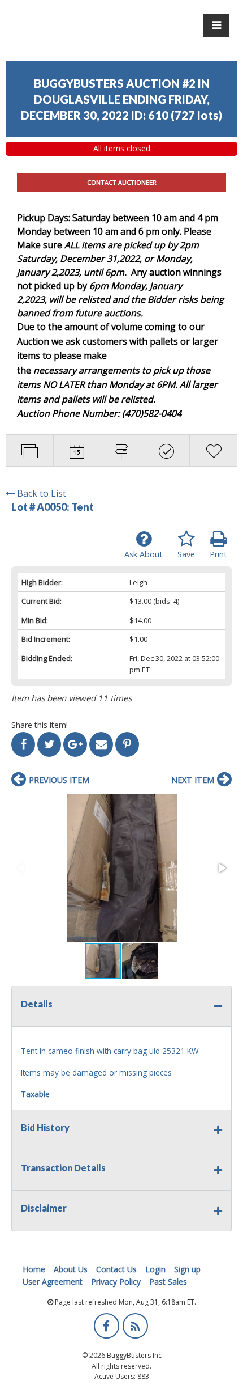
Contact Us (116, 1269)
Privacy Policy (116, 1281)
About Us (71, 1269)
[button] (121, 868)
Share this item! (39, 724)
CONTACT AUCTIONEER (122, 182)
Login (155, 1269)
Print (218, 554)
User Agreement (53, 1281)
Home (34, 1269)
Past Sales (168, 1281)
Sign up (187, 1269)
